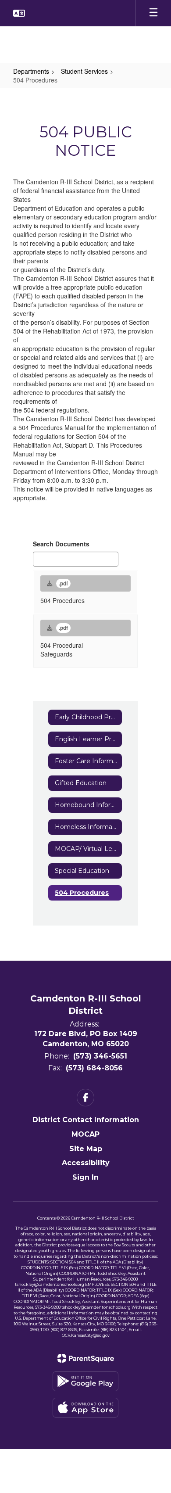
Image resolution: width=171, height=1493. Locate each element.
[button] (19, 13)
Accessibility (86, 1163)
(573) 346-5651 (100, 1056)
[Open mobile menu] (153, 13)
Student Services (84, 71)
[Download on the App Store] (85, 1408)
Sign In (85, 1177)
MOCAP (85, 1134)
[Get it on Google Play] (85, 1381)
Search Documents (61, 543)
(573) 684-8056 (94, 1068)
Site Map (85, 1149)
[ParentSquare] (85, 1358)
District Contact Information (85, 1120)
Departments (31, 71)
